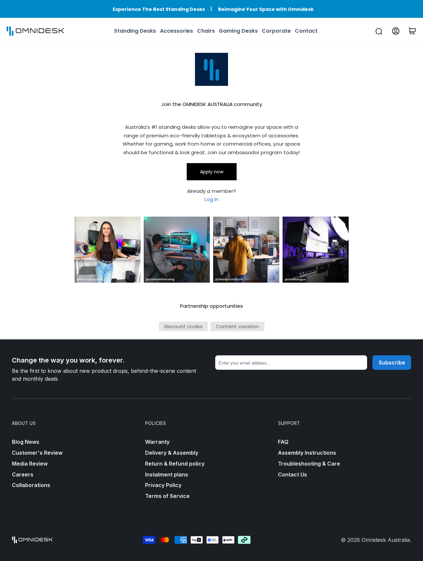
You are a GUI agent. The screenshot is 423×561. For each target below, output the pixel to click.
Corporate (276, 31)
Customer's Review (37, 452)
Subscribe (392, 362)
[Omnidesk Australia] (35, 31)
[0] (412, 31)
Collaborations (31, 485)
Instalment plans (166, 474)
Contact (306, 31)
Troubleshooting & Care (309, 463)
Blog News (25, 441)
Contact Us (292, 474)
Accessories (176, 31)
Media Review (30, 463)
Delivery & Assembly (171, 452)
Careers (22, 474)
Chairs (206, 31)
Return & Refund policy (175, 463)
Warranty (157, 441)
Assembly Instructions (307, 452)
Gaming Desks (238, 31)
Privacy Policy (163, 485)
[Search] (378, 31)
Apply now (211, 171)
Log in (211, 199)
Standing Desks (135, 31)
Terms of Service (167, 496)
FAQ (283, 441)
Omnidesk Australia (386, 540)
